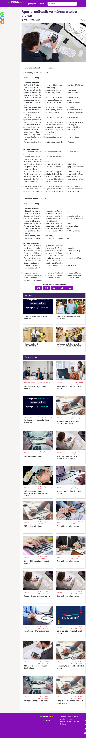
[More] (2, 22)
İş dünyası (31, 4)
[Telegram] (62, 288)
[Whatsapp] (54, 288)
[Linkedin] (69, 288)
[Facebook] (38, 288)
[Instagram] (46, 288)
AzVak (40, 4)
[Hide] (1, 26)
